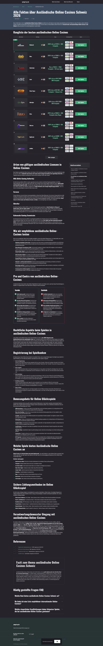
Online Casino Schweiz (56, 1)
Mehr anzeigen (51, 157)
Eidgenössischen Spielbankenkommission (24, 547)
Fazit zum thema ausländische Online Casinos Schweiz (78, 203)
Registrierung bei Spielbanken (77, 184)
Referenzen (73, 200)
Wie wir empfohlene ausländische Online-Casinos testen (79, 173)
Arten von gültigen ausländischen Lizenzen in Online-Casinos (79, 169)
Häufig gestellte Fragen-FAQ (76, 206)
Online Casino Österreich (68, 1)
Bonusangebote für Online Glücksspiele (78, 186)
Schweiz (78, 1)
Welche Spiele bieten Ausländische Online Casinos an (79, 189)
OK (57, 641)
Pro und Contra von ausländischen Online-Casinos (79, 177)
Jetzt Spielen (81, 45)
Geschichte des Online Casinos (23, 551)
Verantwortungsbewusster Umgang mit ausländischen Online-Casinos (78, 197)
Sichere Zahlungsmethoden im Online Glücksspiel (78, 193)
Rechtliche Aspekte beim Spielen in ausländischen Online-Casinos (78, 180)
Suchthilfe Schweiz (21, 553)
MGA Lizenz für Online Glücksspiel (23, 549)
